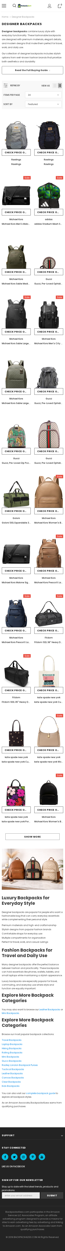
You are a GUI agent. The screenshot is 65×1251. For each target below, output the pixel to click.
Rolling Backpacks (12, 1052)
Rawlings (16, 159)
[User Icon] (49, 6)
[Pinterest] (32, 1157)
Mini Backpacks (10, 1013)
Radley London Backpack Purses (20, 1065)
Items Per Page (11, 94)
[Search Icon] (14, 6)
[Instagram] (23, 1157)
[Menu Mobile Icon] (4, 6)
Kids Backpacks (11, 1086)
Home (5, 16)
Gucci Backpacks (11, 1060)
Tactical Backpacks (13, 1069)
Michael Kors (16, 219)
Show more (32, 836)
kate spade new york (48, 697)
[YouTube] (42, 1157)
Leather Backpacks (49, 1009)
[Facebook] (5, 1157)
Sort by (7, 104)
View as (45, 85)
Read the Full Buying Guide (32, 70)
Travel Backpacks (11, 1040)
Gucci (49, 279)
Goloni (16, 518)
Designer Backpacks (23, 16)
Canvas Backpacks (13, 1077)
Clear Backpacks (11, 1081)
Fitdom (49, 637)
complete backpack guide (40, 1093)
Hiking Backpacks (11, 1048)
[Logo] (25, 6)
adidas (49, 219)
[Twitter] (14, 1157)
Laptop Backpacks (12, 1044)
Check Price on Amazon (18, 152)
